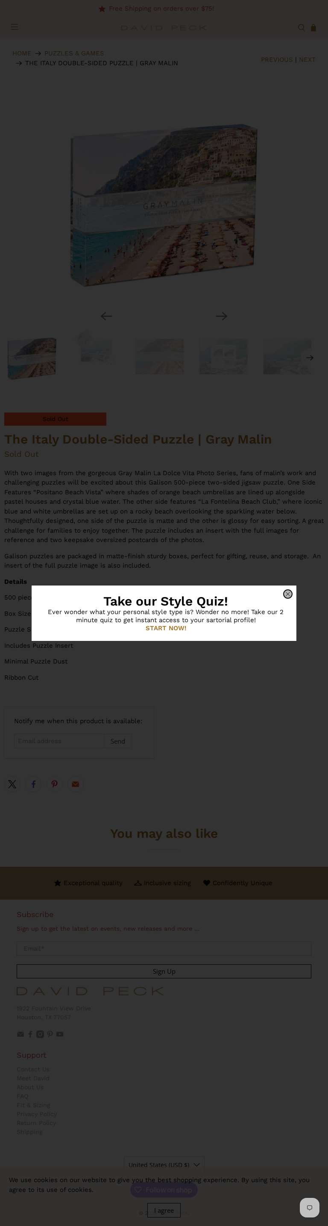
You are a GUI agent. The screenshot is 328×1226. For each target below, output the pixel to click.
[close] (288, 594)
